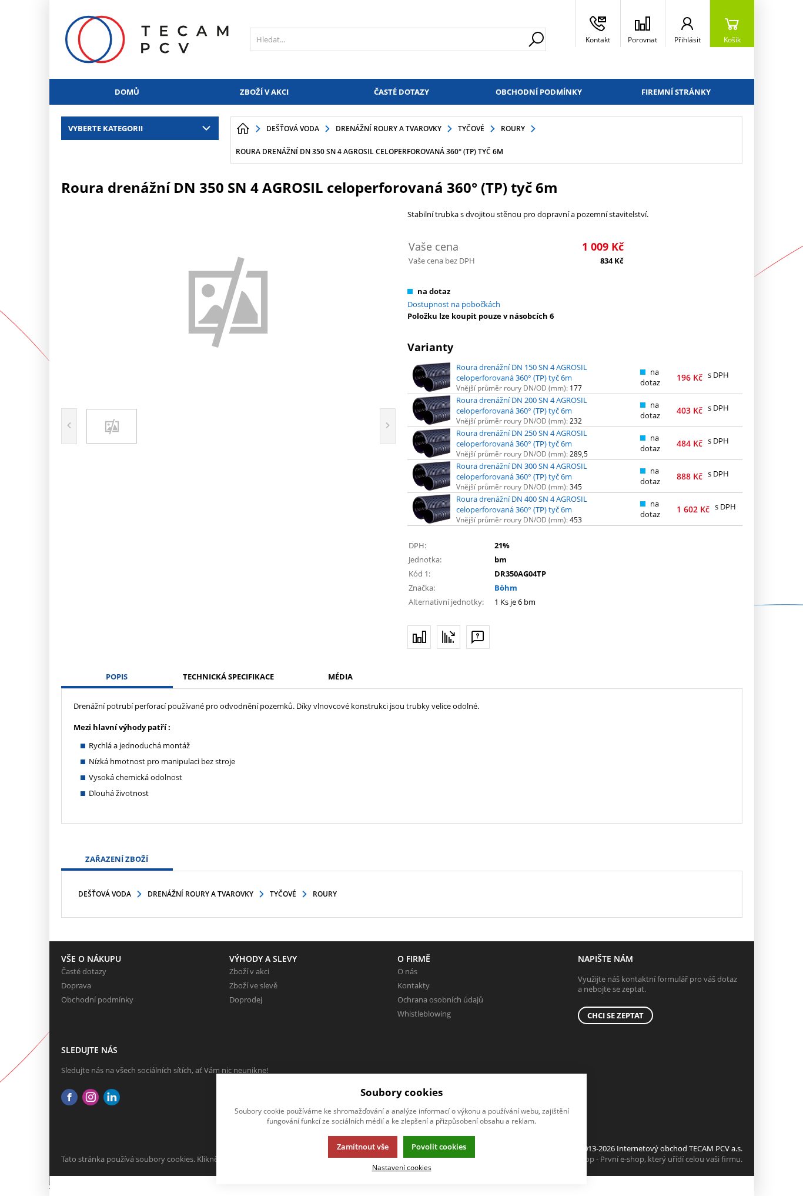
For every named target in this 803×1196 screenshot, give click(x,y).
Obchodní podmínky (539, 91)
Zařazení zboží (116, 859)
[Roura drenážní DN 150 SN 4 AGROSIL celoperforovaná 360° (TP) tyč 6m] (431, 377)
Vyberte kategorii (105, 128)
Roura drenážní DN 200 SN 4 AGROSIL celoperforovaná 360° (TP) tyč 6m (521, 405)
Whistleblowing (424, 1013)
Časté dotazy (401, 91)
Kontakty (413, 985)
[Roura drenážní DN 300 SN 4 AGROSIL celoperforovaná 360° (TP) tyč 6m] (431, 476)
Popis (117, 676)
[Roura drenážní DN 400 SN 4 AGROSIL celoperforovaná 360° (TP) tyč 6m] (431, 509)
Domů (127, 91)
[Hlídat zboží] (448, 637)
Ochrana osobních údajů (440, 999)
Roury (325, 894)
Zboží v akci (264, 91)
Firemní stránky (676, 91)
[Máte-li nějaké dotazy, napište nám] (478, 637)
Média (340, 676)
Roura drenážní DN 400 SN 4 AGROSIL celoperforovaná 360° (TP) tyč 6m (521, 504)
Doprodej (245, 999)
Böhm (505, 587)
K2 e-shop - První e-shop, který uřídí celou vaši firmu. (651, 1159)
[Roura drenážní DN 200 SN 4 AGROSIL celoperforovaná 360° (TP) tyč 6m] (431, 410)
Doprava (76, 985)
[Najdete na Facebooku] (69, 1097)
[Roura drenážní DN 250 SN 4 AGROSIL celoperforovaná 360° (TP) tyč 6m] (431, 443)
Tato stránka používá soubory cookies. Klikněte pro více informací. (176, 1159)
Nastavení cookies (401, 1167)
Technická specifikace (228, 676)
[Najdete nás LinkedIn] (111, 1097)
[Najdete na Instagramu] (90, 1097)
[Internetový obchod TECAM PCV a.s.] (146, 39)
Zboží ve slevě (253, 985)
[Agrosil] (228, 300)
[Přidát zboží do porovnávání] (419, 637)
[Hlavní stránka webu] (243, 129)
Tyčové (283, 894)
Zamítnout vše (363, 1146)
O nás (407, 971)
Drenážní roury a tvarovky (200, 894)
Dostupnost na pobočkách (453, 304)
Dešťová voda (104, 894)
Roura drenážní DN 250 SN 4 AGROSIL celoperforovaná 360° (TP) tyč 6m (521, 438)
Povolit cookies (438, 1146)
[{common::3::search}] (536, 39)
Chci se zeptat (615, 1015)
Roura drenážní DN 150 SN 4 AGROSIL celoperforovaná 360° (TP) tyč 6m (521, 372)
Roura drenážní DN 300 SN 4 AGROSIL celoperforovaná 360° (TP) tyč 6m (521, 471)
